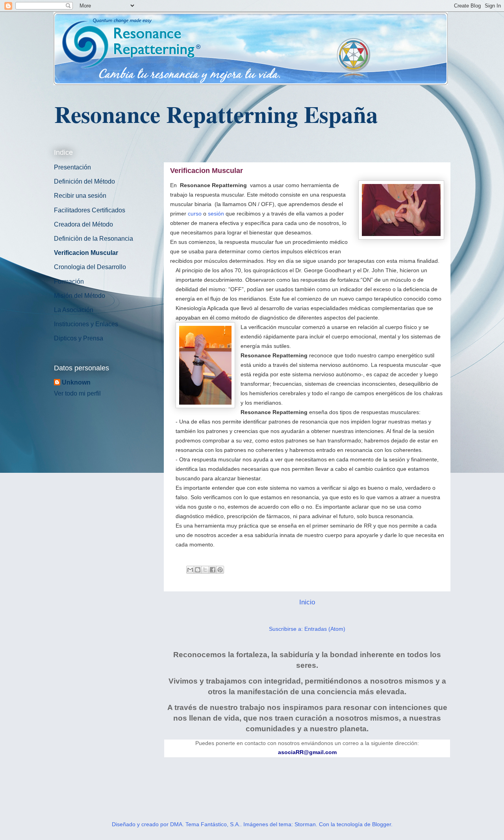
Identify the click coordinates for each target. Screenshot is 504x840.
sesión (216, 213)
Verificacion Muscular (86, 252)
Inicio (307, 602)
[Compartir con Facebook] (213, 570)
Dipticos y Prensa (78, 338)
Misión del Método (79, 295)
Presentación (72, 167)
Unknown (76, 382)
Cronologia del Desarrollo (90, 267)
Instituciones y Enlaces (86, 324)
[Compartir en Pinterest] (220, 570)
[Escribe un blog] (198, 570)
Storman (305, 824)
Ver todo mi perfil (77, 393)
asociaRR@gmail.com (307, 752)
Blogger (381, 824)
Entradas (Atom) (324, 629)
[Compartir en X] (205, 570)
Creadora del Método (83, 224)
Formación (69, 281)
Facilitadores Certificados (89, 210)
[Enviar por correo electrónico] (190, 570)
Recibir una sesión (80, 195)
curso (195, 213)
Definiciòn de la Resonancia (93, 238)
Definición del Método (84, 181)
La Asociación (73, 310)
